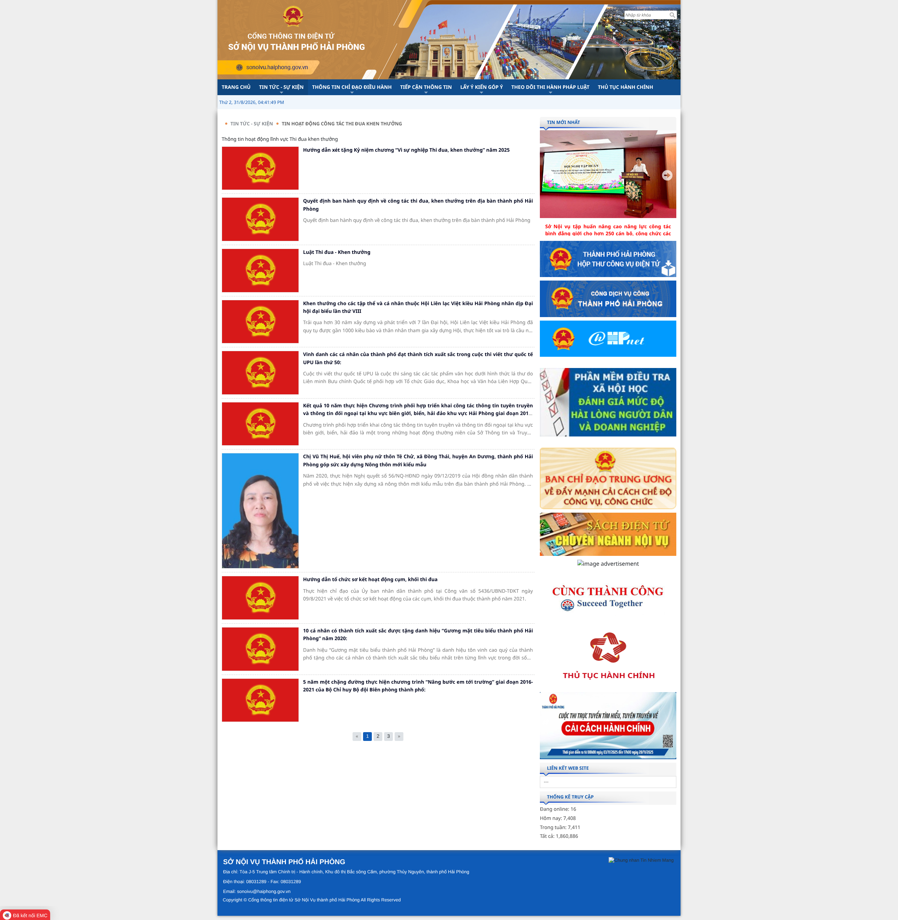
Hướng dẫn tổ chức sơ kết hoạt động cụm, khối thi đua (370, 579)
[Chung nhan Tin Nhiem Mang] (641, 860)
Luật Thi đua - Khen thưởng (336, 252)
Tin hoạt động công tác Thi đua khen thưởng (342, 123)
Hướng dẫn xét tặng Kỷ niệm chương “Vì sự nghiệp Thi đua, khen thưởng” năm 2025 (406, 150)
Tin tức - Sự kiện (251, 123)
